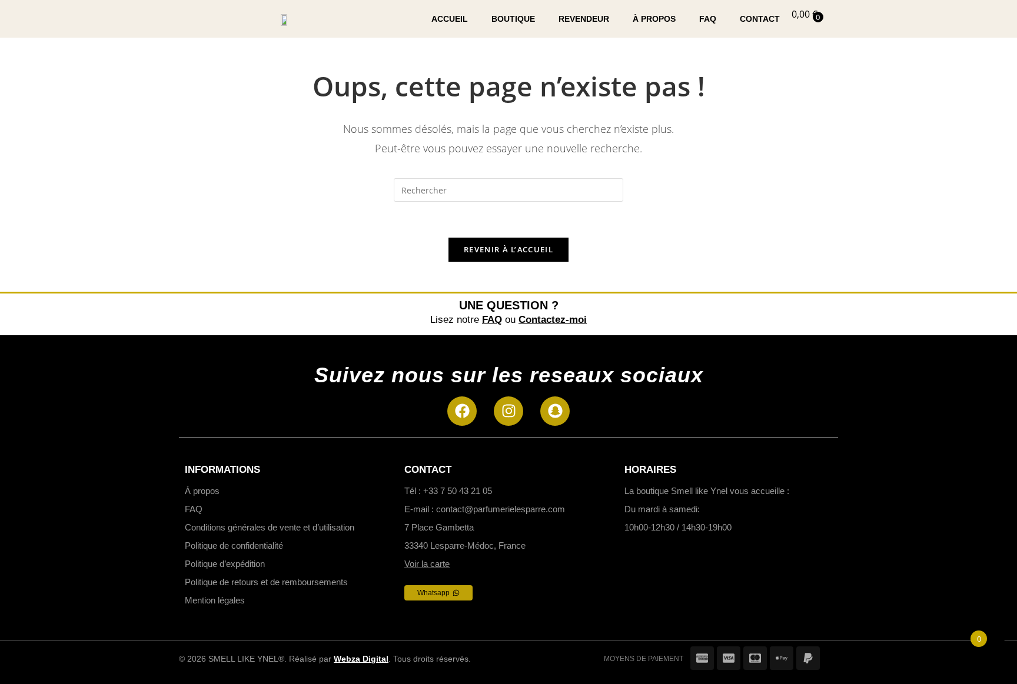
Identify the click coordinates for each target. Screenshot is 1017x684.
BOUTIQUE (513, 19)
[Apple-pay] (781, 658)
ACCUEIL (449, 19)
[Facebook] (462, 411)
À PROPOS (654, 19)
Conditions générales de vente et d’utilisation (269, 527)
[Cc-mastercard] (755, 658)
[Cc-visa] (728, 658)
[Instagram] (508, 411)
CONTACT (760, 19)
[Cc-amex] (702, 658)
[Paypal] (808, 658)
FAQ (707, 19)
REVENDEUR (584, 19)
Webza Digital (361, 658)
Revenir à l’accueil (508, 249)
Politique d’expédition (225, 564)
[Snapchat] (555, 411)
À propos (202, 491)
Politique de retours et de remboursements (266, 582)
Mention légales (215, 600)
